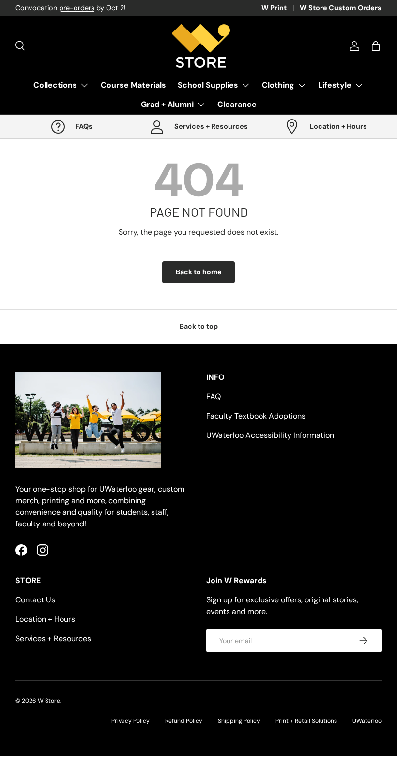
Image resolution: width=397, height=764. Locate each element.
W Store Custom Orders (341, 7)
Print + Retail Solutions (306, 721)
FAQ (213, 396)
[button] (375, 46)
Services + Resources (53, 638)
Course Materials (133, 85)
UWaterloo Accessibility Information (270, 435)
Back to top (199, 326)
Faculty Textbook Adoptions (255, 416)
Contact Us (35, 600)
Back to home (198, 272)
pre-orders (76, 7)
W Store (49, 700)
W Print (274, 7)
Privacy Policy (130, 721)
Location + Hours (45, 619)
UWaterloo (367, 721)
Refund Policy (183, 721)
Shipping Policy (239, 721)
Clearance (237, 104)
